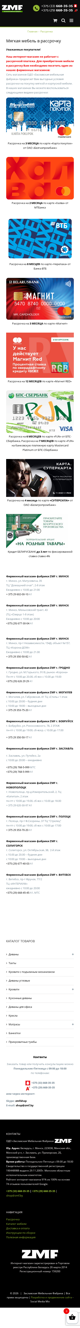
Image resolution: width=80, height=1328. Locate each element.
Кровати (14, 989)
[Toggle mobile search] (63, 20)
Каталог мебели (16, 1224)
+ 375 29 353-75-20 (17, 710)
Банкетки (15, 1033)
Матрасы (14, 1024)
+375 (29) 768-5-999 (17, 767)
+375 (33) (57, 6)
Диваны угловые (19, 980)
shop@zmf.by (24, 1105)
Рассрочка (12, 1219)
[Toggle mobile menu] (72, 20)
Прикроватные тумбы (23, 1042)
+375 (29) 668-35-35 (43, 1191)
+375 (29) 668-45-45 (17, 892)
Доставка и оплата (18, 1228)
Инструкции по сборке (20, 1233)
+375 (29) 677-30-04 (17, 623)
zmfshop (21, 1101)
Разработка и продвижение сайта (51, 1297)
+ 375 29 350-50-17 (17, 737)
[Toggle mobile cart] (55, 20)
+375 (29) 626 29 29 (18, 681)
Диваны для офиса (20, 1007)
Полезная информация (20, 1237)
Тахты (12, 963)
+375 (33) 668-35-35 (17, 1191)
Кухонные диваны (20, 998)
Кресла (13, 1015)
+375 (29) (57, 10)
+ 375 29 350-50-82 (17, 656)
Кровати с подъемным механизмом (32, 972)
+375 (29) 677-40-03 (17, 863)
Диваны (14, 954)
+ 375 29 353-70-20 (17, 830)
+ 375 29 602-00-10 (17, 594)
